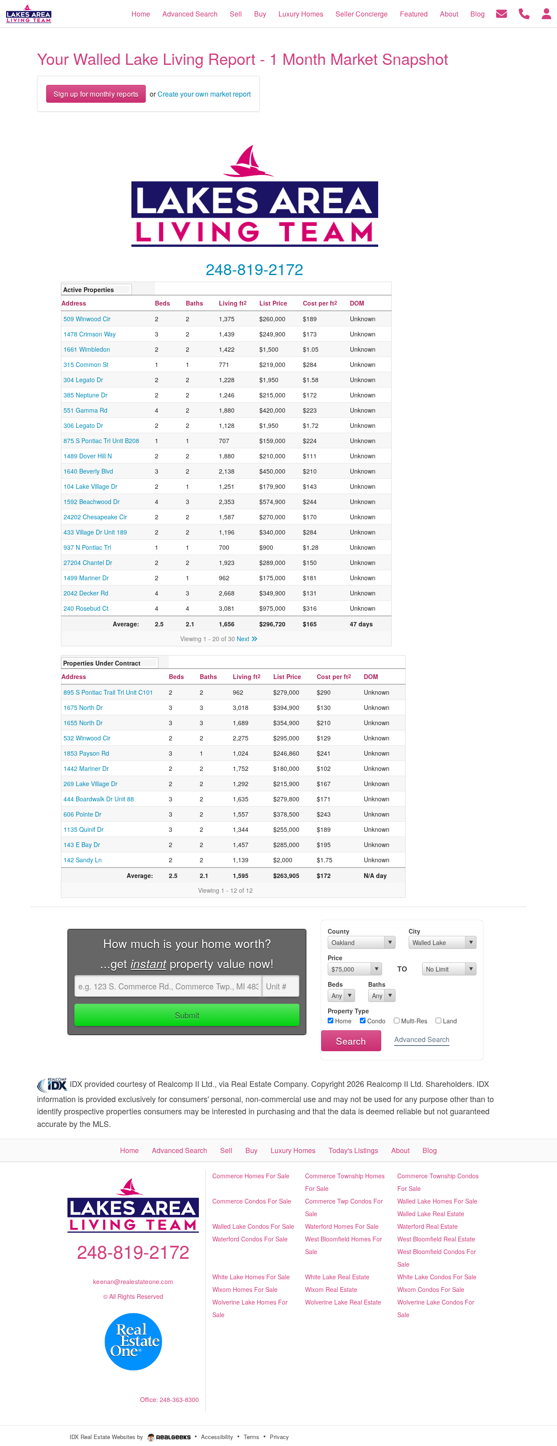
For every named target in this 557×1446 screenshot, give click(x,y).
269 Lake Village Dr (90, 783)
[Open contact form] (501, 13)
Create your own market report (204, 94)
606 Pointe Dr (82, 814)
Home (342, 1020)
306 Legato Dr (83, 425)
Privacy (279, 1437)
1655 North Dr (83, 722)
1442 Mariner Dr (86, 768)
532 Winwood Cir (87, 737)
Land (449, 1020)
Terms (251, 1437)
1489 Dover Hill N (88, 455)
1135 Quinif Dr (84, 829)
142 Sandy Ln (83, 859)
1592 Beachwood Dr (92, 501)
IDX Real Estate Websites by (107, 1437)
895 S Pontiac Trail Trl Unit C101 (108, 692)
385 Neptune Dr (85, 394)
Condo (376, 1020)
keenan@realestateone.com (133, 1281)
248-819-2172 (254, 268)
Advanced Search (422, 1039)
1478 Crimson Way (90, 334)
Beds (335, 984)
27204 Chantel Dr (88, 562)
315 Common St (86, 364)
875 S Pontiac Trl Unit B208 (101, 440)
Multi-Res (413, 1020)
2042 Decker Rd (86, 592)
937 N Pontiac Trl (87, 547)
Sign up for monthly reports (96, 94)
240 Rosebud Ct (86, 608)
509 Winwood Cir (87, 318)
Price (335, 957)
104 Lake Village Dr (90, 486)
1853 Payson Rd (86, 753)
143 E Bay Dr (82, 844)
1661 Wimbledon (87, 349)
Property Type (348, 1010)
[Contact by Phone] (524, 13)
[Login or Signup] (546, 13)
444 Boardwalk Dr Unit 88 (99, 798)
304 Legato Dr (83, 379)
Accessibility (217, 1437)
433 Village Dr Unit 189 (95, 532)
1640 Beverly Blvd (88, 471)
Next (244, 638)
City (414, 931)
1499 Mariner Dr (86, 577)
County (338, 931)
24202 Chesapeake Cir (95, 516)
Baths (377, 984)
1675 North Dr (83, 707)
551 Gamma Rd (85, 410)
